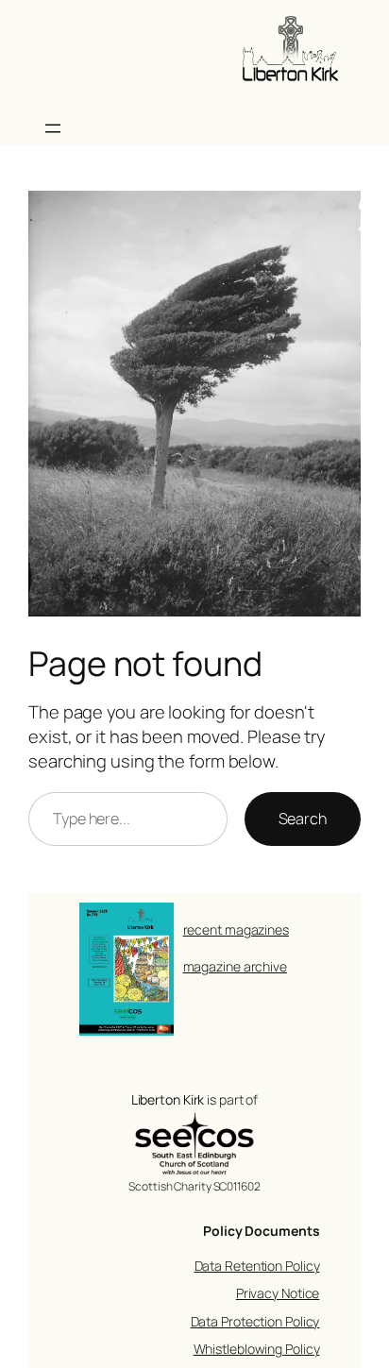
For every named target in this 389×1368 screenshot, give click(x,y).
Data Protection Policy (255, 1321)
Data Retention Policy (257, 1266)
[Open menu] (53, 128)
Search (303, 818)
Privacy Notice (278, 1293)
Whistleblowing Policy (257, 1349)
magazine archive (235, 966)
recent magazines (236, 929)
